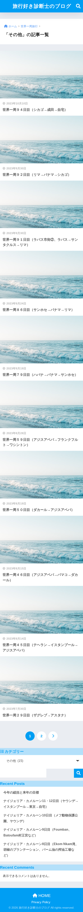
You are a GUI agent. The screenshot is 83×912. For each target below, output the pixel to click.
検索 (78, 773)
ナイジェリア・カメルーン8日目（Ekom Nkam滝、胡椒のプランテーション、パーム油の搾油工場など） (41, 849)
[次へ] (53, 736)
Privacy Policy (40, 902)
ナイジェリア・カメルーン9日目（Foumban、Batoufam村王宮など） (37, 832)
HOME (44, 895)
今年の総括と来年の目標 (21, 792)
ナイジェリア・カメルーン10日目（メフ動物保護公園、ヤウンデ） (40, 818)
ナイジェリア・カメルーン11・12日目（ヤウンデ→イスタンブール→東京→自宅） (40, 803)
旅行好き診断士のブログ (42, 6)
